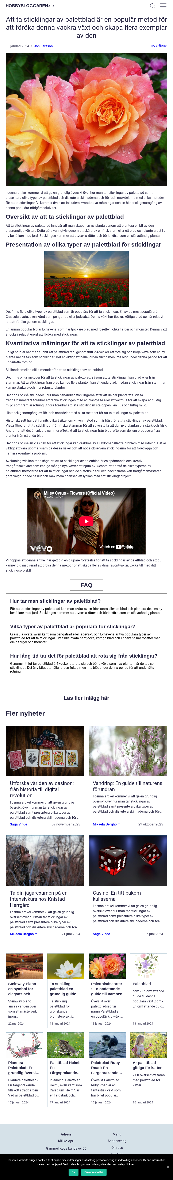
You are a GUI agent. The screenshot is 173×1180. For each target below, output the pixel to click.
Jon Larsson (43, 46)
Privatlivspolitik (93, 1172)
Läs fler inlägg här (86, 698)
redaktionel (159, 45)
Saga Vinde (18, 824)
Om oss (117, 1148)
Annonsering (117, 1141)
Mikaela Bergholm (106, 824)
